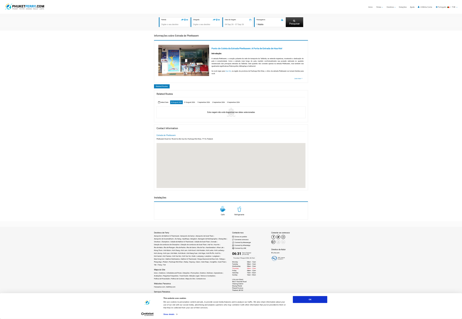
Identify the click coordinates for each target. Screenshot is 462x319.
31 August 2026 (189, 102)
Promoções (195, 273)
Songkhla (213, 262)
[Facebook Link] (273, 237)
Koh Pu (217, 253)
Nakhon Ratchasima (173, 259)
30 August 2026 (176, 102)
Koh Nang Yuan (192, 253)
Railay (186, 262)
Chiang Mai (222, 239)
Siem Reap (205, 262)
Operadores (218, 273)
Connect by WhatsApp (242, 245)
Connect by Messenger (243, 242)
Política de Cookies (177, 279)
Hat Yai (210, 244)
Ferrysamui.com (159, 287)
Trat (164, 265)
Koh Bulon (167, 250)
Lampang (200, 256)
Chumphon (165, 242)
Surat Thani (222, 262)
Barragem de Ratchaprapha (207, 239)
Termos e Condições (208, 276)
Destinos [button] (390, 7)
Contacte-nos (201, 279)
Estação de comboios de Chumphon (167, 244)
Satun (198, 262)
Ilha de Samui (191, 247)
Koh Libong (158, 253)
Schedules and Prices (174, 273)
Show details (168, 314)
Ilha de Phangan (169, 247)
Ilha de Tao (201, 247)
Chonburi (157, 242)
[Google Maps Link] (273, 242)
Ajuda (412, 7)
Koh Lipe (166, 253)
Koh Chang (176, 250)
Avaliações (158, 276)
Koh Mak (174, 253)
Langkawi (216, 256)
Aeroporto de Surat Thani (204, 236)
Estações (403, 7)
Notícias (210, 273)
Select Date (164, 102)
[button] (446, 7)
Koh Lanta (209, 250)
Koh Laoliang (219, 250)
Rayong (192, 262)
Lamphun (208, 256)
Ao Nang (178, 239)
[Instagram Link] (283, 237)
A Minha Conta (426, 7)
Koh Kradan (201, 250)
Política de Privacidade (162, 279)
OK (310, 299)
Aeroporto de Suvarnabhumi (164, 239)
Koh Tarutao (167, 256)
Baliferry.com (170, 287)
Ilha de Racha (180, 247)
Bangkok (194, 239)
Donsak (213, 242)
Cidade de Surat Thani (202, 242)
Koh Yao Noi (177, 256)
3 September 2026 (233, 102)
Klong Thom (158, 250)
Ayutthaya (185, 239)
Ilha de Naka (158, 247)
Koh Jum (184, 250)
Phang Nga (158, 262)
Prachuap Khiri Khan (176, 262)
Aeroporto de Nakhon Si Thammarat (166, 236)
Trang (160, 265)
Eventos (203, 273)
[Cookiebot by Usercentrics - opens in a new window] (147, 314)
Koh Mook (182, 253)
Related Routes (162, 86)
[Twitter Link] (278, 237)
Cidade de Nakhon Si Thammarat (181, 242)
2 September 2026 (218, 102)
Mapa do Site (190, 279)
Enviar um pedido (241, 237)
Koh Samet (158, 256)
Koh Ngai (202, 253)
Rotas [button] (378, 7)
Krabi (194, 256)
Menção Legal (194, 276)
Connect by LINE (240, 248)
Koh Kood (192, 250)
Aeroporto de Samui (187, 236)
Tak (155, 265)
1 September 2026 (203, 102)
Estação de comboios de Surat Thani (193, 244)
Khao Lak (220, 247)
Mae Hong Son (159, 259)
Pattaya (222, 259)
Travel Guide (184, 276)
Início (370, 7)
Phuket (165, 262)
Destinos (162, 273)
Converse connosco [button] (242, 239)
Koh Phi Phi (210, 253)
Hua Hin (228, 71)
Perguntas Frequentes (170, 276)
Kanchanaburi (211, 247)
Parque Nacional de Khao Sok (208, 259)
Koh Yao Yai (186, 256)
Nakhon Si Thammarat (188, 259)
